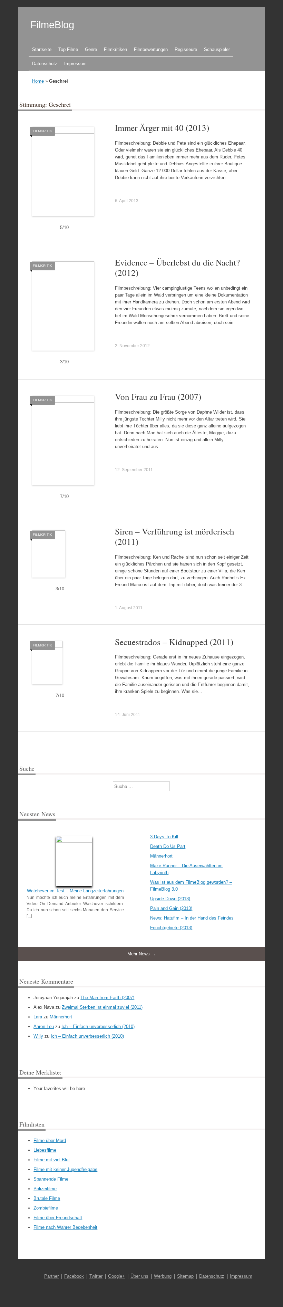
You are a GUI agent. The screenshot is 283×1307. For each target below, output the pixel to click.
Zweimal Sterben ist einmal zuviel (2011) (102, 1007)
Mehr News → (141, 953)
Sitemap (185, 1276)
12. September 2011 (134, 469)
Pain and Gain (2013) (171, 908)
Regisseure (186, 49)
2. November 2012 (132, 345)
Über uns (139, 1276)
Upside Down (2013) (170, 898)
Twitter (96, 1276)
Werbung (163, 1276)
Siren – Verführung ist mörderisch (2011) (174, 536)
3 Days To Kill (164, 836)
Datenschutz (44, 63)
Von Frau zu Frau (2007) (158, 396)
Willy (38, 1036)
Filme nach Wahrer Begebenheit (65, 1227)
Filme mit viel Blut (51, 1159)
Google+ (116, 1276)
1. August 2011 (129, 607)
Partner (51, 1276)
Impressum (75, 63)
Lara (37, 1016)
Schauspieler (217, 49)
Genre (91, 49)
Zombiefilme (45, 1208)
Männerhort (161, 856)
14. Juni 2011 (127, 714)
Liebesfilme (44, 1150)
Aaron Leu (43, 1026)
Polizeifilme (45, 1188)
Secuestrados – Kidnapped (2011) (174, 641)
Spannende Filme (50, 1179)
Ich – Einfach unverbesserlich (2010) (98, 1026)
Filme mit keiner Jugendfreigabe (65, 1169)
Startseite (41, 49)
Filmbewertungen (151, 49)
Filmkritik (42, 131)
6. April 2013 (126, 200)
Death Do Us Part (167, 846)
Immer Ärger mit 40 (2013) (162, 127)
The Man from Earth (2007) (107, 997)
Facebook (74, 1276)
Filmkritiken (115, 49)
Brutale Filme (46, 1198)
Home (38, 81)
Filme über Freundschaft (57, 1217)
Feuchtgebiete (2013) (171, 927)
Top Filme (68, 49)
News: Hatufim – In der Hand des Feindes (192, 918)
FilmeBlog (52, 24)
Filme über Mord (49, 1140)
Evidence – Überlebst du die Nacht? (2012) (177, 267)
